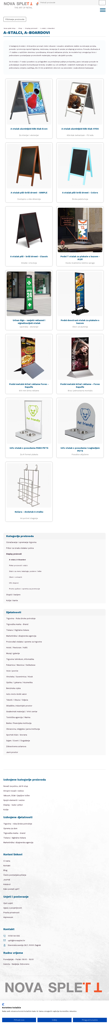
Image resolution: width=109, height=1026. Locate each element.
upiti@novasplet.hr (16, 940)
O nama (6, 861)
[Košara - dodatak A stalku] (29, 485)
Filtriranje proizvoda (14, 19)
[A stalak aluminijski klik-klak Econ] (29, 102)
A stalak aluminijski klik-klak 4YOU (80, 129)
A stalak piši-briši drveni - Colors (80, 192)
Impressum (8, 917)
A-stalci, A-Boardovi (47, 28)
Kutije (6, 810)
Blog (5, 870)
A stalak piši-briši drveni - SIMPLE (29, 192)
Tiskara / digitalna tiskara (14, 838)
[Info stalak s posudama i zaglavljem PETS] (80, 421)
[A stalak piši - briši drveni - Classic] (29, 230)
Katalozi (7, 884)
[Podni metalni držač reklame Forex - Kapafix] (29, 357)
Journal (6, 880)
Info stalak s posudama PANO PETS (29, 448)
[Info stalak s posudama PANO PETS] (29, 421)
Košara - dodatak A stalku (29, 512)
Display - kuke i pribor (13, 805)
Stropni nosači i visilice (13, 791)
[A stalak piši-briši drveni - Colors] (80, 166)
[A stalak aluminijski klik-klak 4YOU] (80, 102)
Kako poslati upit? (11, 889)
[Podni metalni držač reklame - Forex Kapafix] (80, 357)
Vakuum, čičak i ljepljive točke (16, 795)
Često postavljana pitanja (14, 875)
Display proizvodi (31, 28)
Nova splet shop (9, 28)
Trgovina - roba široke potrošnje (17, 824)
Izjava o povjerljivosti (12, 908)
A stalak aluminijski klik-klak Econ (29, 129)
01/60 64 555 (14, 936)
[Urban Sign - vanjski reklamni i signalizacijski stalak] (29, 294)
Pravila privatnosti (11, 913)
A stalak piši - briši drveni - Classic (29, 256)
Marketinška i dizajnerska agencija (18, 842)
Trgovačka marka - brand (14, 833)
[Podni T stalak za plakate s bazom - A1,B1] (80, 230)
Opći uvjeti (8, 903)
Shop (20, 28)
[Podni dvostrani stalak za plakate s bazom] (80, 294)
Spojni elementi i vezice (14, 800)
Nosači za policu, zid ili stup (15, 786)
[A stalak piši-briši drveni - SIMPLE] (29, 166)
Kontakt (6, 866)
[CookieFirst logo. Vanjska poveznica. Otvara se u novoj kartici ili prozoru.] (3, 1004)
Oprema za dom (10, 828)
